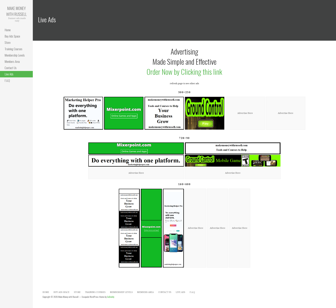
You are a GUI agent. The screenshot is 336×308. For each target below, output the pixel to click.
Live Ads (9, 74)
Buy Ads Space (12, 36)
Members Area (12, 61)
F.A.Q (7, 80)
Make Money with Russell (16, 11)
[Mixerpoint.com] (123, 113)
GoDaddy (110, 296)
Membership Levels (15, 55)
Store (7, 42)
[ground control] (204, 113)
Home (8, 29)
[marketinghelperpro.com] (83, 113)
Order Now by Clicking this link (184, 71)
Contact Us (11, 67)
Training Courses (13, 48)
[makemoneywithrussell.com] (164, 113)
